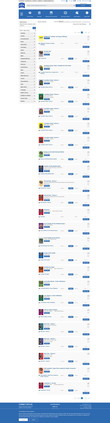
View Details (47, 38)
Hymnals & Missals (65, 16)
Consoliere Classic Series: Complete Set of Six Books (57, 65)
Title (61, 21)
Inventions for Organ (49, 267)
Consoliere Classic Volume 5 (51, 123)
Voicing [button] (22, 35)
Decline (33, 419)
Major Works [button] (24, 87)
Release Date (86, 21)
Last (89, 32)
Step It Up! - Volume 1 (49, 323)
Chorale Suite (47, 51)
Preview (71, 58)
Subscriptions (77, 16)
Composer (67, 21)
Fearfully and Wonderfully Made (52, 166)
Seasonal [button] (23, 64)
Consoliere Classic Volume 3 (51, 94)
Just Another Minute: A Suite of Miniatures (54, 281)
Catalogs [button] (23, 33)
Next (86, 32)
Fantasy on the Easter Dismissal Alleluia (54, 152)
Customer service (55, 404)
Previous (78, 32)
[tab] (28, 33)
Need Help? (87, 16)
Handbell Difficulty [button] (25, 58)
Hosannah (46, 209)
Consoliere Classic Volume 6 (51, 137)
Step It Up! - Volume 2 (49, 338)
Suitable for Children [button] (26, 95)
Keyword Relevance (76, 21)
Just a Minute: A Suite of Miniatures (53, 295)
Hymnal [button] (22, 101)
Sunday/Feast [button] (24, 67)
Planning (39, 16)
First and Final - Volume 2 (50, 195)
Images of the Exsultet (49, 253)
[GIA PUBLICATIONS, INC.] (22, 5)
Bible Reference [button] (24, 75)
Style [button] (22, 84)
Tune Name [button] (23, 47)
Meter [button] (22, 55)
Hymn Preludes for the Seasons (52, 237)
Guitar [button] (22, 41)
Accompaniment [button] (25, 38)
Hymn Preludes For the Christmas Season (54, 223)
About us (55, 406)
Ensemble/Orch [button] (24, 81)
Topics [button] (22, 72)
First (75, 32)
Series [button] (22, 50)
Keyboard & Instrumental (51, 16)
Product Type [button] (24, 98)
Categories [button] (23, 61)
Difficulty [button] (23, 53)
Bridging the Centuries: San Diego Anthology (55, 36)
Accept (23, 419)
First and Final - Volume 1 (50, 181)
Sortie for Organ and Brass (50, 309)
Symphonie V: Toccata (50, 383)
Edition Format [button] (24, 92)
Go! (34, 28)
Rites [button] (22, 70)
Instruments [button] (24, 44)
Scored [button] (22, 78)
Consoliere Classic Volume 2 (51, 80)
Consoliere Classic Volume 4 (51, 108)
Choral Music (30, 16)
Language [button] (23, 89)
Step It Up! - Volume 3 (49, 353)
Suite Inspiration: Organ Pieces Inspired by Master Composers (60, 368)
